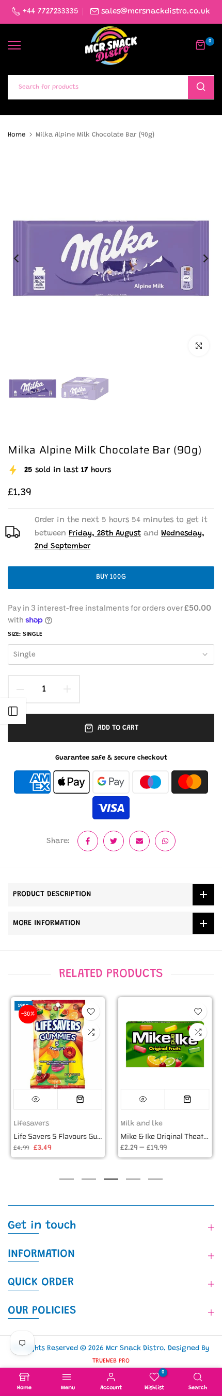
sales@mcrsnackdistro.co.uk (155, 11)
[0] (201, 45)
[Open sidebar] (13, 711)
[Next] (198, 258)
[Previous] (23, 258)
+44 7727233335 (49, 11)
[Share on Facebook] (87, 841)
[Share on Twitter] (113, 841)
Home (16, 134)
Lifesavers (31, 1124)
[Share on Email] (139, 841)
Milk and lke (141, 1124)
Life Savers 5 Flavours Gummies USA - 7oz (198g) (94, 1136)
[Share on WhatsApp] (165, 841)
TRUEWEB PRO (111, 1361)
